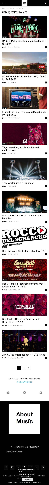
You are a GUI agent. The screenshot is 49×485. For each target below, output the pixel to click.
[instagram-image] (8, 393)
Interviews (41, 476)
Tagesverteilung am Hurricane (18, 183)
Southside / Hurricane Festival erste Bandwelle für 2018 (21, 320)
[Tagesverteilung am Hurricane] (24, 169)
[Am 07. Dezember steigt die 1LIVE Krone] (24, 341)
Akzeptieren (27, 479)
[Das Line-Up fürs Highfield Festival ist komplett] (24, 202)
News (4, 143)
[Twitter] (43, 467)
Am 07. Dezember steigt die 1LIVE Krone (23, 354)
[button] (4, 3)
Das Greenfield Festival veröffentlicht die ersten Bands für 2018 (24, 285)
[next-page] (29, 368)
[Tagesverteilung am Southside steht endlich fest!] (24, 134)
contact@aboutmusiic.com (32, 452)
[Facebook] (6, 467)
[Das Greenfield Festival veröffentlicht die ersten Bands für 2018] (24, 270)
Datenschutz (27, 477)
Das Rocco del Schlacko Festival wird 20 (23, 251)
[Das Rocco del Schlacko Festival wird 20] (24, 237)
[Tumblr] (37, 467)
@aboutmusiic (24, 382)
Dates (4, 37)
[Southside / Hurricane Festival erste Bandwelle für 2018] (24, 305)
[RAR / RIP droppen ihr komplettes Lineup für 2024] (24, 27)
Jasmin (4, 47)
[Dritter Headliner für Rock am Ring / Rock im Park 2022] (24, 63)
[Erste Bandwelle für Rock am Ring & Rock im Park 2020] (24, 98)
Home (4, 9)
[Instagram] (12, 467)
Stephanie (5, 325)
